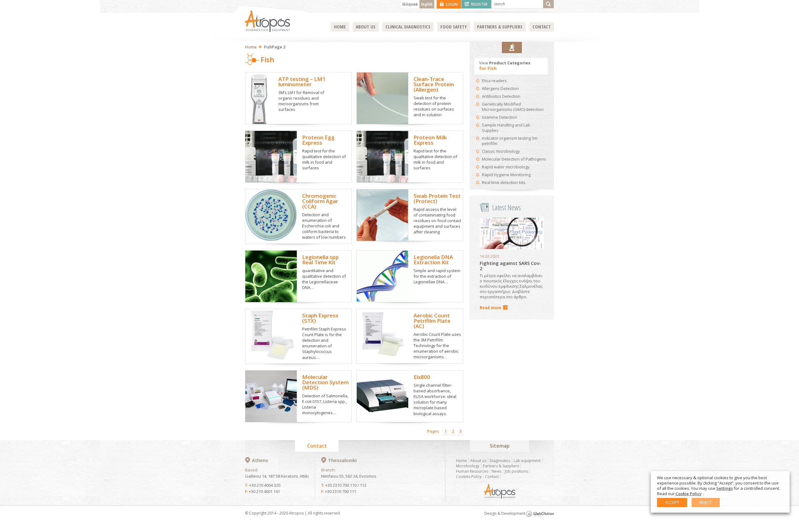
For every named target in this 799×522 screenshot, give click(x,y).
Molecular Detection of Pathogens (514, 159)
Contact (541, 26)
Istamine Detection (499, 117)
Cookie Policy (688, 493)
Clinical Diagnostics (407, 26)
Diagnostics (500, 460)
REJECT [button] (705, 502)
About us (365, 26)
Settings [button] (724, 488)
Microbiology (467, 466)
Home (340, 26)
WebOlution (540, 513)
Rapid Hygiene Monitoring (506, 174)
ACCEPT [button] (672, 502)
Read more (490, 307)
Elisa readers (494, 80)
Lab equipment (527, 460)
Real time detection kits (504, 182)
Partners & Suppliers (499, 26)
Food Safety (453, 26)
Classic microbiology (501, 151)
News (496, 471)
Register (479, 4)
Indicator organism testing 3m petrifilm (509, 140)
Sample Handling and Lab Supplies (506, 127)
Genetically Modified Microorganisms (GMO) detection (513, 106)
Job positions (516, 471)
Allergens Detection (500, 88)
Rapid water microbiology (506, 167)
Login (452, 4)
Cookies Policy (469, 476)
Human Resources (472, 471)
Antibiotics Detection (501, 96)
